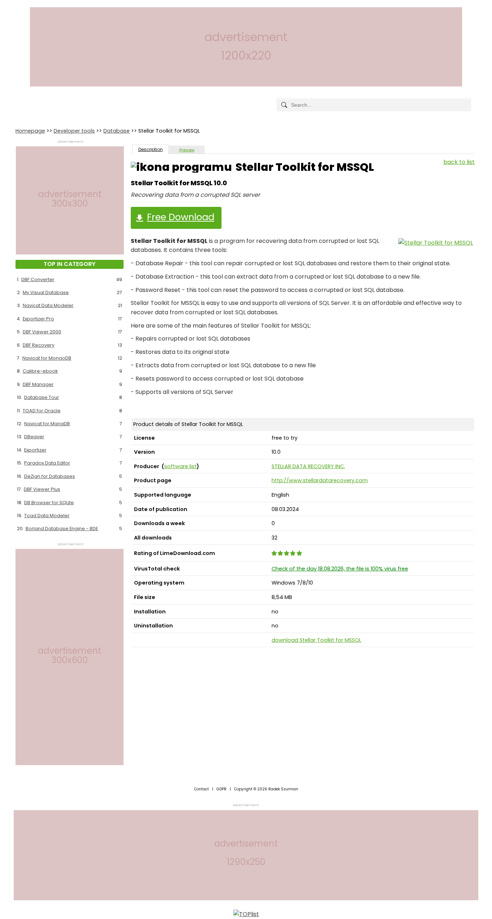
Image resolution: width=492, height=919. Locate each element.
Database (116, 130)
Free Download (180, 216)
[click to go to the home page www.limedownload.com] (32, 99)
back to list (459, 162)
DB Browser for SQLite (49, 503)
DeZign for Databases (49, 476)
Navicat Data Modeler (48, 305)
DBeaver (34, 437)
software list (180, 466)
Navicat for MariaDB (47, 424)
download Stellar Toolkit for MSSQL (316, 640)
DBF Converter (37, 279)
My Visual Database (46, 292)
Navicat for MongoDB (46, 358)
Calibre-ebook (40, 371)
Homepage (30, 130)
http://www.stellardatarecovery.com (320, 480)
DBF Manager (38, 384)
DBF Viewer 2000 (42, 332)
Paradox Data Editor (47, 463)
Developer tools (74, 130)
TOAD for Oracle (42, 411)
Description (150, 149)
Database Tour (41, 397)
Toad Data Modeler (47, 515)
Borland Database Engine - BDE (62, 528)
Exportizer (35, 450)
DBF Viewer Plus (42, 489)
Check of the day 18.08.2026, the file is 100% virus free (340, 568)
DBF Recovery (38, 345)
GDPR (221, 789)
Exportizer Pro (38, 319)
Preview (186, 150)
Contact (201, 789)
